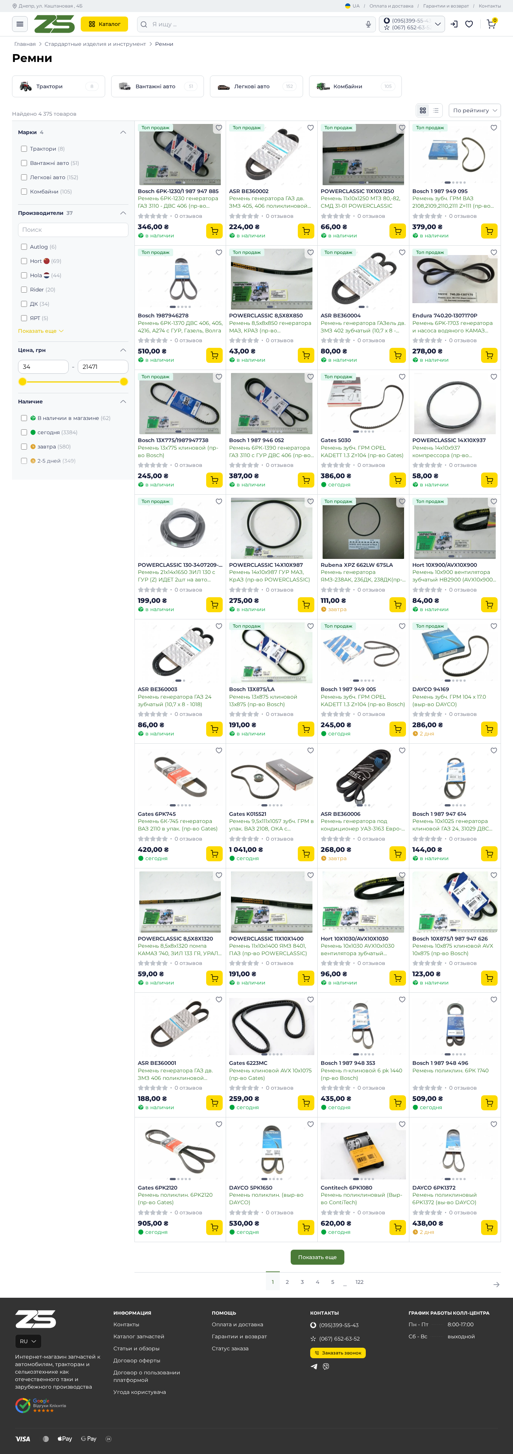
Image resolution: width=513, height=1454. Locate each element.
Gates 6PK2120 (157, 1188)
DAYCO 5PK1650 (250, 1188)
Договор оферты (136, 1360)
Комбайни (51, 191)
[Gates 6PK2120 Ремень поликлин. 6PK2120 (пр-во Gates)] (180, 1151)
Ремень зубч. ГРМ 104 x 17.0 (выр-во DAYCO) (449, 700)
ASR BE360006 (341, 814)
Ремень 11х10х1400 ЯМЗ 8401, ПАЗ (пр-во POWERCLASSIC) (268, 949)
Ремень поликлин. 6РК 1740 (450, 1070)
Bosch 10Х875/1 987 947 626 (450, 939)
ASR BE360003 (157, 689)
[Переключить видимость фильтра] (123, 132)
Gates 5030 (336, 440)
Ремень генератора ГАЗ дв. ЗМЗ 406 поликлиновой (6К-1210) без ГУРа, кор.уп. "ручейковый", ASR (175, 1074)
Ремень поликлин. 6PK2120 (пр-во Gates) (175, 1198)
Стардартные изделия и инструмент (95, 44)
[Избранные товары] (470, 24)
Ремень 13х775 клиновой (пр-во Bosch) (178, 451)
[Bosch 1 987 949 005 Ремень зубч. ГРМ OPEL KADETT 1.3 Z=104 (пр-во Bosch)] (363, 653)
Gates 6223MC (248, 1063)
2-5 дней (57, 460)
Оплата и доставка (391, 6)
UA (356, 6)
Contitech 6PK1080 (346, 1188)
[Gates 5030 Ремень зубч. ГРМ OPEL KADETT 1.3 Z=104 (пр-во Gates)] (363, 403)
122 (360, 1282)
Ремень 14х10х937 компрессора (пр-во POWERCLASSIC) (440, 451)
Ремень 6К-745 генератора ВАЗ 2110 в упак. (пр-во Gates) (178, 825)
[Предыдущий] (145, 154)
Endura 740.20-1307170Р (444, 316)
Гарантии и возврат (446, 6)
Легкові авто (54, 177)
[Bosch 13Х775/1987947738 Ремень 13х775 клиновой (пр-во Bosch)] (180, 403)
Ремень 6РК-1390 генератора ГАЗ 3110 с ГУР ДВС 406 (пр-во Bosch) (270, 451)
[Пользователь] (454, 24)
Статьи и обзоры (136, 1348)
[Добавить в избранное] (219, 128)
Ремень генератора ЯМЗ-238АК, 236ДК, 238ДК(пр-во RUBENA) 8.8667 (361, 576)
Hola (46, 275)
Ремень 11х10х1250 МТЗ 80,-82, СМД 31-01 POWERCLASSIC (360, 202)
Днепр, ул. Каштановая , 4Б (51, 6)
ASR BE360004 (341, 316)
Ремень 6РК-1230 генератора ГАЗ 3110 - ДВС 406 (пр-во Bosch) (178, 202)
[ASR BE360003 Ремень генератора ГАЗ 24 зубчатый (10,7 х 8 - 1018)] (180, 653)
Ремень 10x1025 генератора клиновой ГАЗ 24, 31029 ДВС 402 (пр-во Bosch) (450, 825)
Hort (46, 261)
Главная (25, 44)
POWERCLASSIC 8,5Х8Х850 (266, 316)
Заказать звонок (341, 1353)
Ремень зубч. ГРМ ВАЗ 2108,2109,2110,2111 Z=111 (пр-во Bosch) (451, 202)
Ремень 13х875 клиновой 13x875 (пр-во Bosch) (263, 700)
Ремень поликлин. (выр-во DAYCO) (266, 1198)
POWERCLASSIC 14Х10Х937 (449, 440)
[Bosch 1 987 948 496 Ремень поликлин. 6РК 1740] (455, 1026)
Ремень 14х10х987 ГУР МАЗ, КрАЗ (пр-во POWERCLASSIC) (269, 576)
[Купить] (214, 231)
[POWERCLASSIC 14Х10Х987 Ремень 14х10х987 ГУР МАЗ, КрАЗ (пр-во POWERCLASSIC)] (271, 528)
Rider (43, 289)
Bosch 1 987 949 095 (440, 191)
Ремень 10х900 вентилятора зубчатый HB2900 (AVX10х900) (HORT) (453, 576)
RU (24, 1341)
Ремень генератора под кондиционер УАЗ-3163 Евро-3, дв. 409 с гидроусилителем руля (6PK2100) (363, 825)
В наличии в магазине (74, 418)
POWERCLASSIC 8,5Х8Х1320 (175, 939)
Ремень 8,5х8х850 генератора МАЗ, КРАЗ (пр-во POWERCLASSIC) (270, 327)
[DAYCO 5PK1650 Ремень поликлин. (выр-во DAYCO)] (271, 1151)
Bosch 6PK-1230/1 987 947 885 (178, 191)
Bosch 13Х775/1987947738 (173, 440)
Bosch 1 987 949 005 (348, 689)
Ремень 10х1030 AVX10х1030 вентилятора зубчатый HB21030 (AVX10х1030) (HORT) (360, 949)
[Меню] (20, 24)
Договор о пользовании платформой (146, 1376)
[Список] (436, 110)
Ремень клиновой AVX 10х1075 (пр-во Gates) (270, 1074)
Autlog (43, 246)
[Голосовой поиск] (368, 24)
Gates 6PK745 (157, 814)
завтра (54, 446)
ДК (40, 303)
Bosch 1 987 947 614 (439, 814)
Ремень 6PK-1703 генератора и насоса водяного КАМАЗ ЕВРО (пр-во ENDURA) (452, 327)
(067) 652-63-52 (339, 1338)
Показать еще (317, 1257)
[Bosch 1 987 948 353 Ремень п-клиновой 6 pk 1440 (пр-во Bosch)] (363, 1026)
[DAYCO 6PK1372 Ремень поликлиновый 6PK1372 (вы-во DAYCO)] (455, 1151)
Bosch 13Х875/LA (252, 689)
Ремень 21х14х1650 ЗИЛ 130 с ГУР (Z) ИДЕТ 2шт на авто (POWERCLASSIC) (176, 576)
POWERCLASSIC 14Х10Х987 (266, 565)
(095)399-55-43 (339, 1325)
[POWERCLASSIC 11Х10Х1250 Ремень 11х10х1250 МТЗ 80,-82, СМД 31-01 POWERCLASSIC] (363, 154)
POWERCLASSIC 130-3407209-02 (178, 565)
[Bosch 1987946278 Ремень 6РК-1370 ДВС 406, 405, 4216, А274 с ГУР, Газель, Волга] (180, 279)
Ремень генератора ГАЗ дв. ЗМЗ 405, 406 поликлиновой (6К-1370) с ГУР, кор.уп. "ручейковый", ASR (268, 202)
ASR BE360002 (249, 191)
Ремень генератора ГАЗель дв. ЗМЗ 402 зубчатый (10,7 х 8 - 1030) (363, 327)
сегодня (58, 432)
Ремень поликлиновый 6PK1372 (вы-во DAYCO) (444, 1198)
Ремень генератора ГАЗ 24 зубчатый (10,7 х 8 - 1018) (174, 700)
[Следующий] (215, 154)
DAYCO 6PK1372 (434, 1188)
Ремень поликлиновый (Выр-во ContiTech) (361, 1198)
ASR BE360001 (157, 1063)
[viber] (326, 1366)
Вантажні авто (54, 163)
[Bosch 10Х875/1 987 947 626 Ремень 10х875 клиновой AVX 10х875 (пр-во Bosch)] (455, 902)
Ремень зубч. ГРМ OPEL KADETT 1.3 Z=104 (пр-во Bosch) (363, 700)
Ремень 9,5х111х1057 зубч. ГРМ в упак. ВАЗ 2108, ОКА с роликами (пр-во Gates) (271, 825)
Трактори (47, 148)
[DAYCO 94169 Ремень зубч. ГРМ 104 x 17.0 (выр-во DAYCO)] (455, 653)
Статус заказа (230, 1348)
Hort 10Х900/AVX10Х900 (444, 565)
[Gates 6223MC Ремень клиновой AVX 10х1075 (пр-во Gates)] (271, 1026)
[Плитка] (423, 110)
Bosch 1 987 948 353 (348, 1063)
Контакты (490, 6)
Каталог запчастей (138, 1336)
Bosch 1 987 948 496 (440, 1063)
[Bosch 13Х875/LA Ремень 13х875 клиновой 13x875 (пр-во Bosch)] (271, 653)
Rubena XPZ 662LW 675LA (357, 565)
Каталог (110, 24)
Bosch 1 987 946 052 (256, 440)
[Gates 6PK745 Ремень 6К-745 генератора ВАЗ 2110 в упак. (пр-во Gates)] (180, 777)
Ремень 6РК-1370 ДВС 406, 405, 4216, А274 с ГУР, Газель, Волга (180, 327)
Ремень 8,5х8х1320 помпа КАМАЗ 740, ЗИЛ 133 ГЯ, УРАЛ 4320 (178, 949)
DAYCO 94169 (430, 689)
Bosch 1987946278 (163, 316)
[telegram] (314, 1366)
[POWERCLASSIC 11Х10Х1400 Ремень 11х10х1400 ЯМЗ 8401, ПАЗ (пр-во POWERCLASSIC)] (271, 902)
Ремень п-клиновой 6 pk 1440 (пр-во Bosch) (361, 1074)
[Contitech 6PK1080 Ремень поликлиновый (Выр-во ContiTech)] (363, 1151)
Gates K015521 (247, 814)
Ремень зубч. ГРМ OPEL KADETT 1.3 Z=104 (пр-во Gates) (362, 451)
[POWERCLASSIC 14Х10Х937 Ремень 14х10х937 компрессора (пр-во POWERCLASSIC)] (455, 403)
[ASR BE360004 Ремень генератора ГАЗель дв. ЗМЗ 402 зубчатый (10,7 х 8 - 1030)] (363, 279)
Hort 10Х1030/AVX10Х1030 (354, 939)
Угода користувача (139, 1392)
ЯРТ (39, 318)
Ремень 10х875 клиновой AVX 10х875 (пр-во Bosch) (452, 949)
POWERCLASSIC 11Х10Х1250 (357, 191)
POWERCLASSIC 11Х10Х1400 (266, 939)
